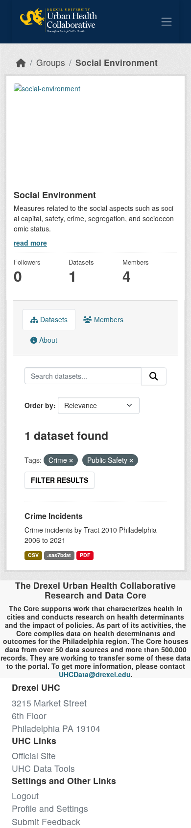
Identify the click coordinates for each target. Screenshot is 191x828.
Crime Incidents (53, 515)
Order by (38, 405)
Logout (25, 795)
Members (107, 319)
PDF (85, 555)
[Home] (21, 62)
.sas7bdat (59, 555)
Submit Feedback (46, 821)
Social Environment (116, 62)
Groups (50, 62)
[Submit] (154, 376)
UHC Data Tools (43, 768)
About (47, 340)
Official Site (34, 755)
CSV (33, 555)
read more (30, 243)
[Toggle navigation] (166, 21)
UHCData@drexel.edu (95, 674)
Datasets (53, 319)
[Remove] (71, 460)
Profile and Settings (50, 808)
